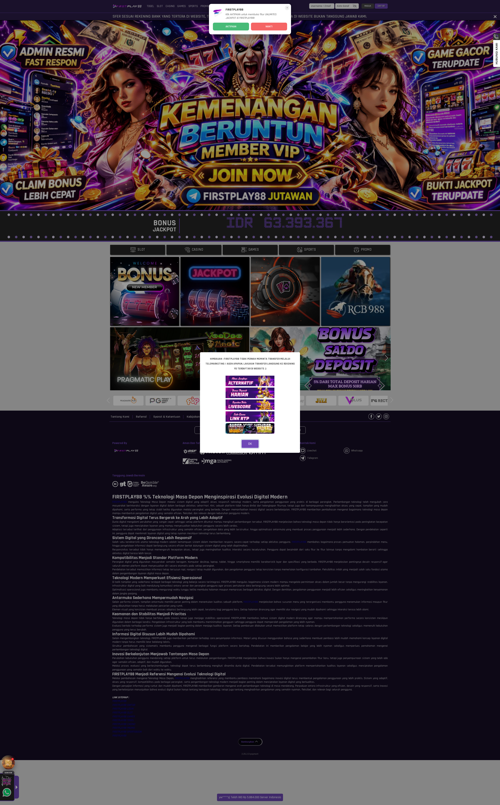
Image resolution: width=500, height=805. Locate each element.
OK (250, 444)
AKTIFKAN (231, 26)
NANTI (269, 26)
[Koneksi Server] (8, 763)
